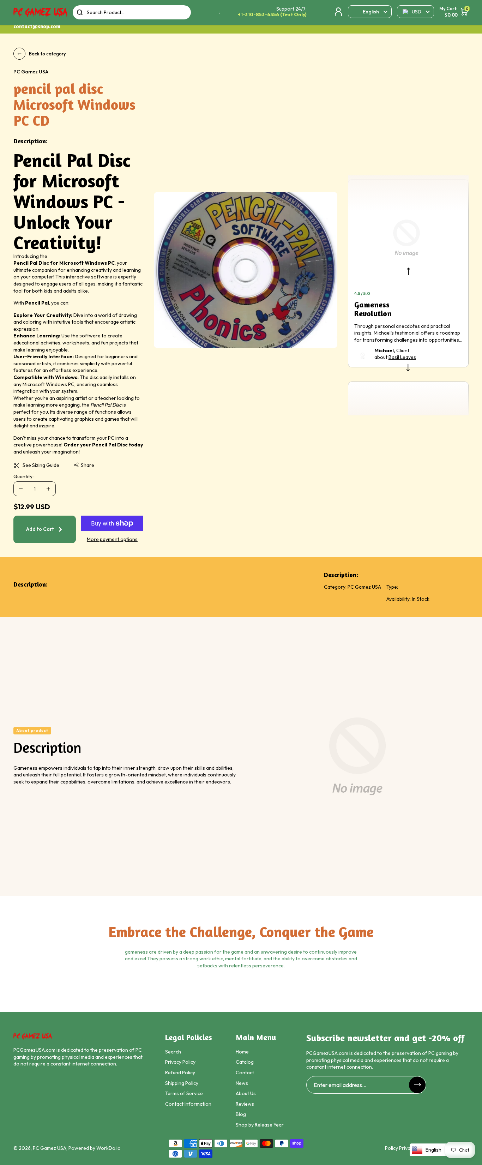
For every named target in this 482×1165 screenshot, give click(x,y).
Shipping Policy (181, 1083)
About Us (246, 1093)
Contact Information (188, 1104)
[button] (83, 465)
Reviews (245, 1104)
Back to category (47, 53)
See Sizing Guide (41, 465)
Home (242, 1052)
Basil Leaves (402, 357)
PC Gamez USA (49, 1148)
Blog (241, 1114)
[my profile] (338, 11)
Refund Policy (180, 1072)
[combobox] (132, 12)
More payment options (112, 539)
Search (173, 1052)
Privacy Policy (180, 1062)
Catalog (245, 1062)
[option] (245, 270)
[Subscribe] (417, 1084)
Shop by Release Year (260, 1125)
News (242, 1083)
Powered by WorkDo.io (94, 1148)
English (371, 11)
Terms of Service (184, 1093)
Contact (245, 1072)
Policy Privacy (400, 1148)
